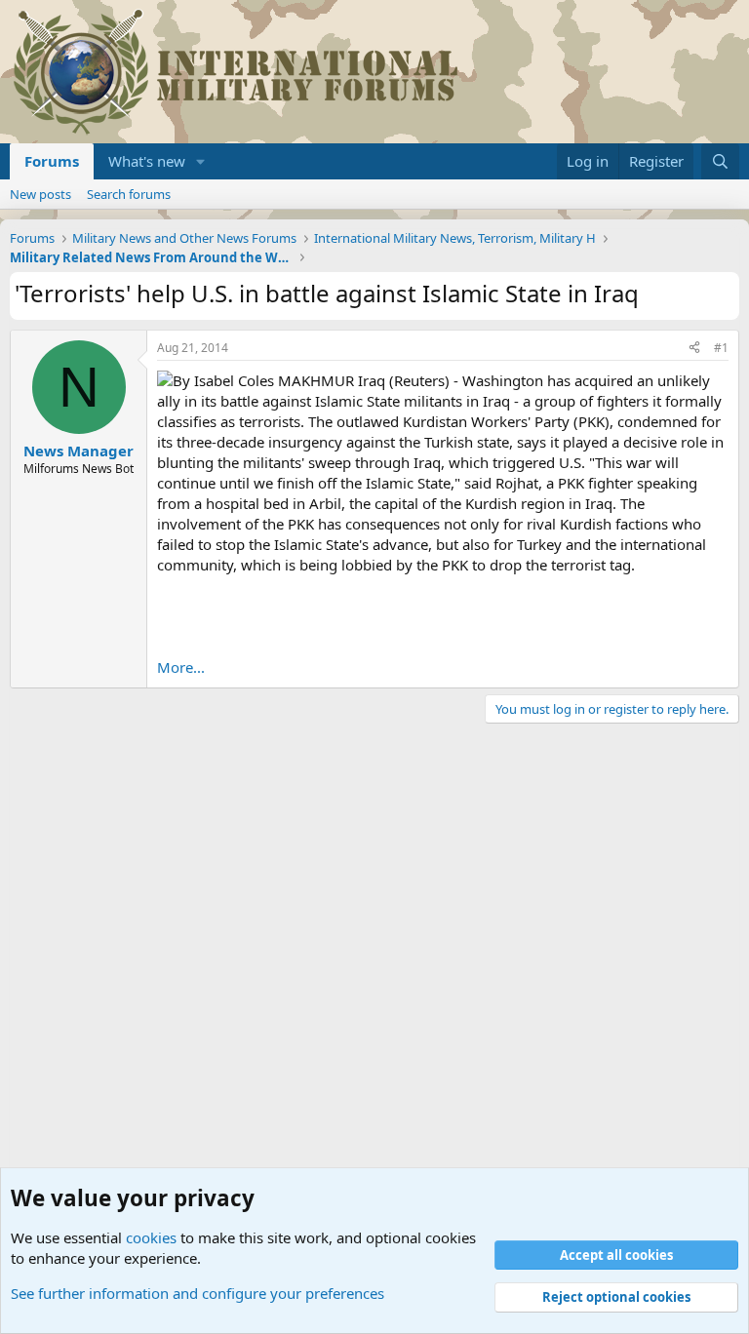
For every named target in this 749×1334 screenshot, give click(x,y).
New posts (40, 194)
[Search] (720, 161)
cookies (151, 1237)
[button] (201, 161)
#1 (721, 347)
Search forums (129, 194)
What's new (146, 161)
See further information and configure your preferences (197, 1293)
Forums (51, 161)
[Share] (694, 348)
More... (181, 667)
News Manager (78, 450)
